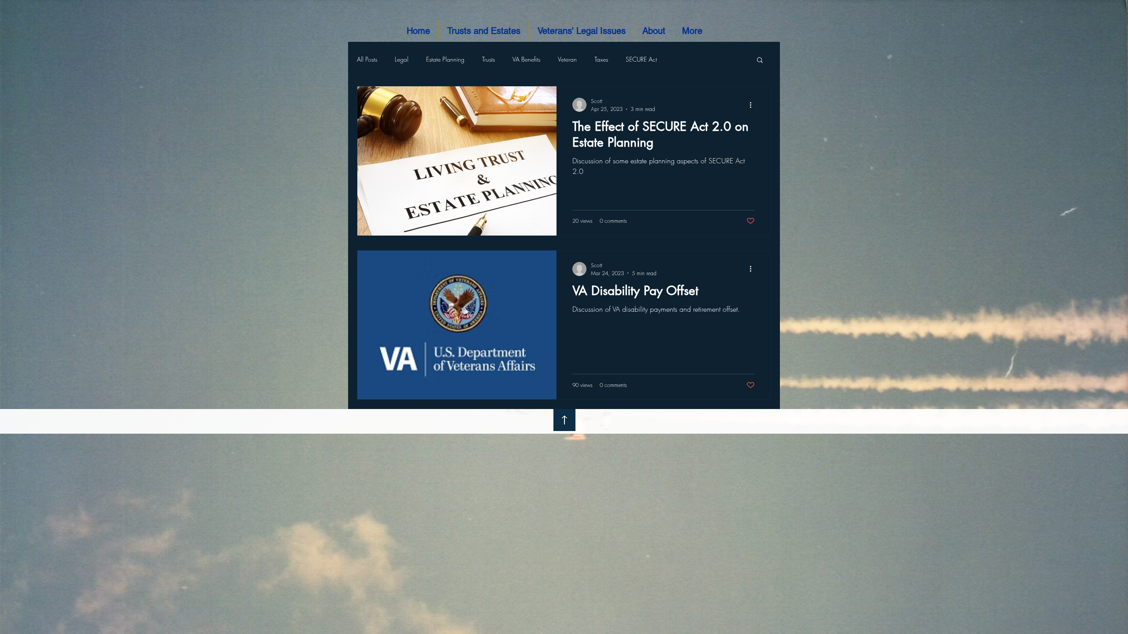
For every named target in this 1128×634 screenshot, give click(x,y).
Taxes (601, 59)
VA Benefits (526, 59)
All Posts (367, 59)
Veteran (567, 59)
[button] (760, 60)
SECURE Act (641, 59)
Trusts (488, 59)
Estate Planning (445, 59)
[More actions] (753, 105)
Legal (401, 59)
